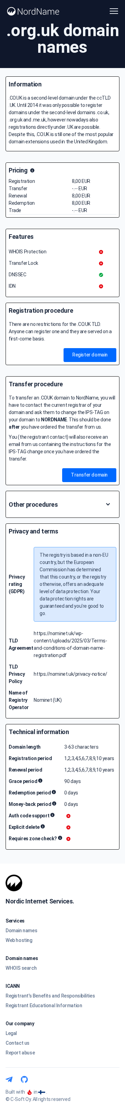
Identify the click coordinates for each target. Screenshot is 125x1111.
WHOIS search (21, 968)
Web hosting (19, 940)
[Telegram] (9, 1079)
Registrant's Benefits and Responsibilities (50, 996)
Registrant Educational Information (44, 1005)
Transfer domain (89, 475)
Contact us (18, 1043)
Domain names (21, 930)
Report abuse (20, 1052)
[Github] (24, 1079)
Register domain (90, 354)
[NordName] (33, 11)
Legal (11, 1033)
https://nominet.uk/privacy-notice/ (70, 674)
